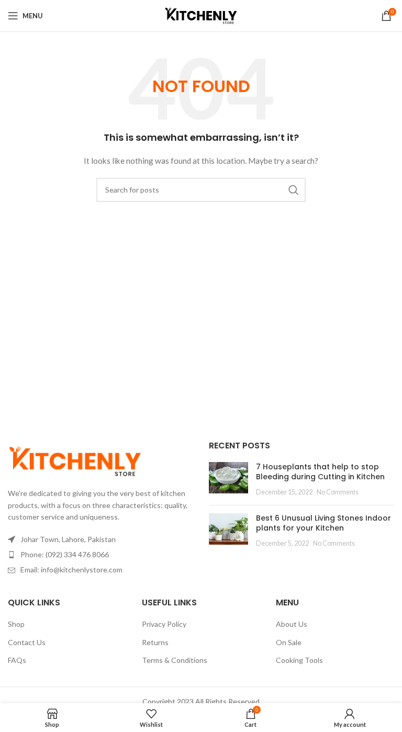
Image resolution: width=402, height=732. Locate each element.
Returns (155, 642)
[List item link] (100, 554)
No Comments (338, 492)
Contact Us (27, 642)
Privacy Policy (164, 624)
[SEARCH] (294, 190)
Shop (16, 624)
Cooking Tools (299, 660)
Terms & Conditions (174, 660)
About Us (291, 624)
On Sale (289, 642)
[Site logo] (201, 14)
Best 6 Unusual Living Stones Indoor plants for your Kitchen (323, 523)
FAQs (17, 660)
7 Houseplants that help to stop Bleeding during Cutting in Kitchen (320, 471)
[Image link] (75, 460)
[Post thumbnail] (228, 479)
